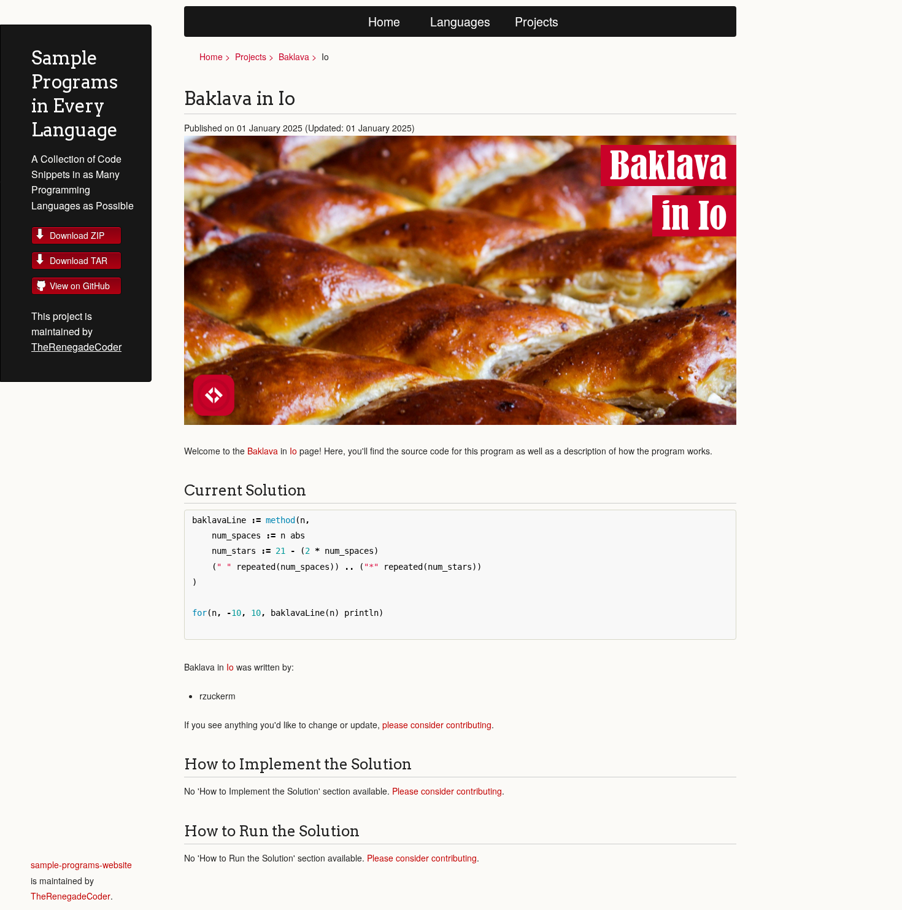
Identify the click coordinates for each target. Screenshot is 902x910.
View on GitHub (80, 285)
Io (293, 451)
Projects (536, 21)
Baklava (294, 56)
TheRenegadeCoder (76, 347)
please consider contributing (436, 724)
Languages (460, 21)
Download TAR (78, 260)
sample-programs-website (81, 864)
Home (384, 21)
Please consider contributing (447, 791)
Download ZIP (77, 235)
